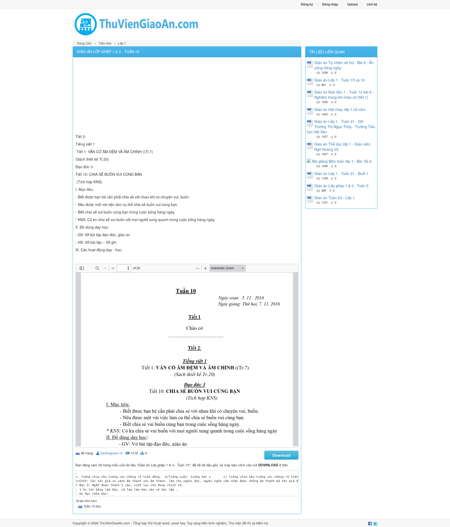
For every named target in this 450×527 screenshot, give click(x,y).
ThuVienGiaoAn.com (114, 523)
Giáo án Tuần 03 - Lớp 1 (334, 197)
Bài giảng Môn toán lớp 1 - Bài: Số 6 (342, 161)
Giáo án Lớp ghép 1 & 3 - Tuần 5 (341, 185)
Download (281, 455)
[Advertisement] (187, 96)
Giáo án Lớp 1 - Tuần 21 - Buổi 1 (341, 173)
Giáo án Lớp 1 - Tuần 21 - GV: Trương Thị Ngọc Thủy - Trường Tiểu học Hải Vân (341, 126)
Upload (352, 4)
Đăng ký (307, 4)
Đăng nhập (330, 4)
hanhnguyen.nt (111, 453)
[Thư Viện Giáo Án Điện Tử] (149, 24)
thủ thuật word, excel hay (166, 523)
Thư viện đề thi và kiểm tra (248, 523)
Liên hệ (372, 4)
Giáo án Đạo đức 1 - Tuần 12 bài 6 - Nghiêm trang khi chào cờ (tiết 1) (344, 94)
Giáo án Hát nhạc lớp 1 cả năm (340, 109)
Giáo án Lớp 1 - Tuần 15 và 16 (339, 80)
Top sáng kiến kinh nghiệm (206, 523)
